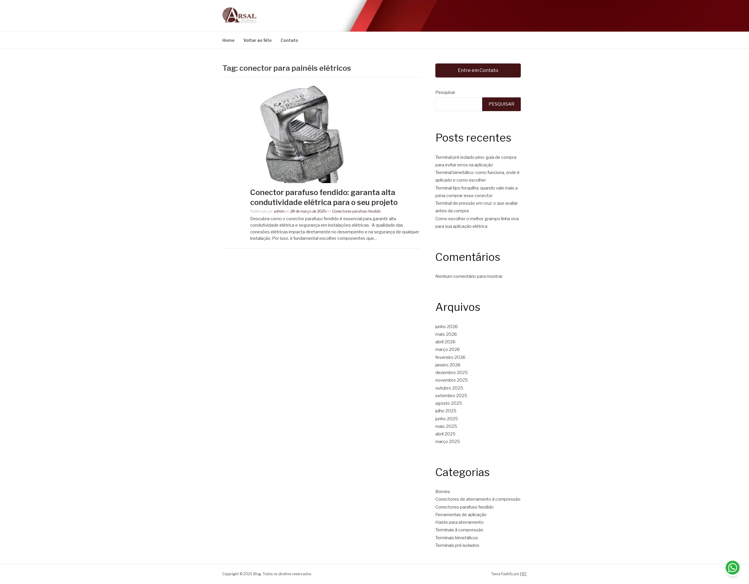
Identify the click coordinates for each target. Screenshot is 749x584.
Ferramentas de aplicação (461, 514)
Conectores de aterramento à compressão (477, 499)
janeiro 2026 (448, 365)
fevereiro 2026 (450, 357)
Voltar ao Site (257, 40)
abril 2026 (445, 341)
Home (228, 40)
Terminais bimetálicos (456, 537)
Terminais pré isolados (457, 545)
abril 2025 (445, 434)
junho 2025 (446, 418)
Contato (289, 40)
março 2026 (447, 349)
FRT (523, 574)
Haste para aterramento (459, 522)
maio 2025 (446, 426)
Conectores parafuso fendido (356, 211)
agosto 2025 (448, 403)
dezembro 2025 (451, 372)
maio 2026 (446, 334)
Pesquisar (445, 92)
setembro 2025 (451, 395)
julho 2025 (445, 411)
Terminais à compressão (459, 530)
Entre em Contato (478, 70)
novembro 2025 (451, 380)
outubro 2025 (449, 388)
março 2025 (447, 441)
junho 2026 (446, 326)
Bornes (442, 491)
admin (279, 211)
